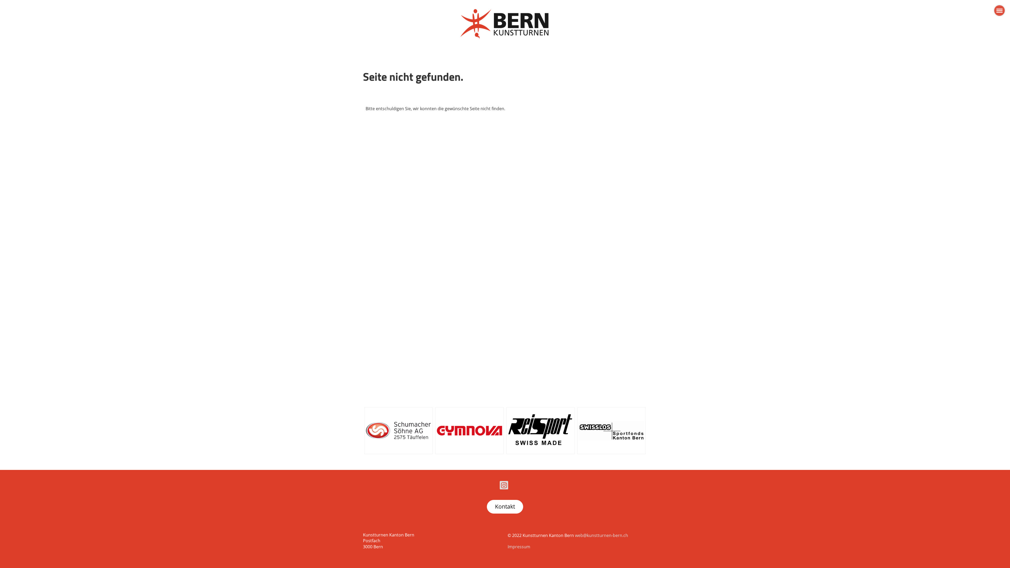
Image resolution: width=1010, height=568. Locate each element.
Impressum (519, 547)
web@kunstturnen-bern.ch (601, 535)
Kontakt (505, 506)
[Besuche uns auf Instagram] (504, 486)
